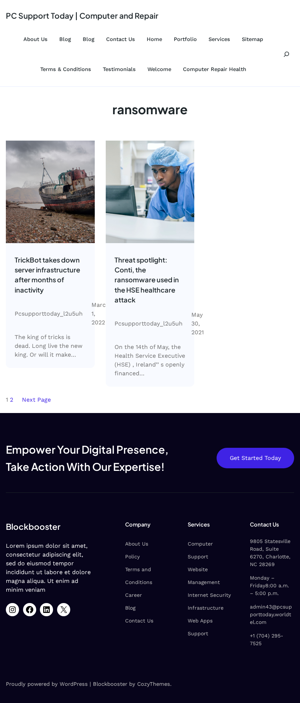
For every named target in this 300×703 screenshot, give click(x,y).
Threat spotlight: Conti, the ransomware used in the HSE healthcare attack (147, 280)
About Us (35, 39)
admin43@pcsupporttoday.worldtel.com (271, 614)
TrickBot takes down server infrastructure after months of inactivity (47, 275)
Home (154, 39)
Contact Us (120, 39)
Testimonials (119, 69)
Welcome (159, 69)
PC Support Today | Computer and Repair (82, 16)
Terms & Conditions (65, 69)
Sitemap (252, 39)
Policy (132, 556)
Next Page (36, 399)
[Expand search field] (286, 54)
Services (219, 39)
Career (133, 595)
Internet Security (209, 595)
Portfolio (185, 39)
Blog (65, 39)
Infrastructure (206, 608)
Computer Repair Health (214, 69)
